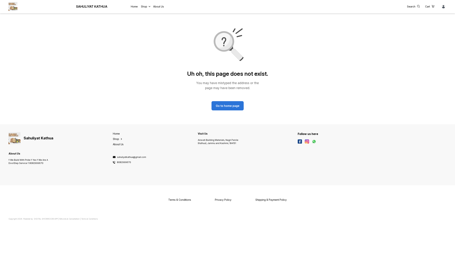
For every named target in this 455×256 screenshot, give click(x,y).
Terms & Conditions (89, 219)
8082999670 (124, 162)
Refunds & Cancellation (69, 219)
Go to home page (227, 106)
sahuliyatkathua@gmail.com (131, 157)
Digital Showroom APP (46, 219)
